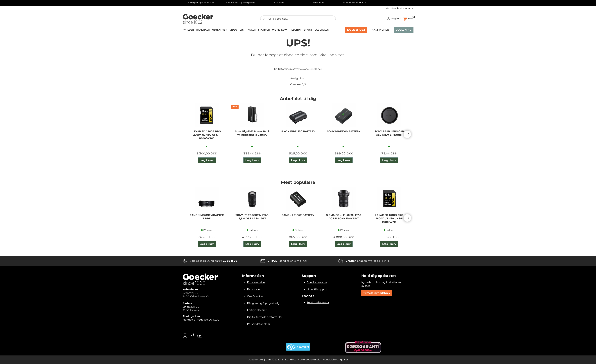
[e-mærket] (298, 347)
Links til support (317, 289)
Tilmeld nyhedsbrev (376, 293)
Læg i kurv (207, 160)
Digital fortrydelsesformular (264, 317)
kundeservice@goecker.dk (302, 359)
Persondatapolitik (258, 324)
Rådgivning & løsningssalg (240, 2)
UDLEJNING (403, 29)
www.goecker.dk (306, 69)
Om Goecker (255, 296)
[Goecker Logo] (198, 19)
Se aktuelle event (318, 302)
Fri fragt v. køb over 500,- (201, 2)
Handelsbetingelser (335, 359)
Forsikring (278, 2)
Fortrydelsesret (257, 310)
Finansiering (317, 2)
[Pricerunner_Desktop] (363, 347)
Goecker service (317, 282)
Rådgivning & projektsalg (263, 303)
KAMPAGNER (380, 29)
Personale (253, 289)
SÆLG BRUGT (356, 29)
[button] (399, 8)
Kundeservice (256, 282)
